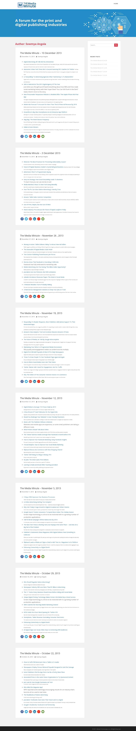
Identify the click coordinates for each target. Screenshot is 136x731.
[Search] (116, 45)
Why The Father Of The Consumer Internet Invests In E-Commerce (45, 375)
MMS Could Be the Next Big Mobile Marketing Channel (41, 605)
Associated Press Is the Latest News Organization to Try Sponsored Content (48, 677)
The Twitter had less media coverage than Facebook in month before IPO (47, 434)
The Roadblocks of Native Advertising (36, 695)
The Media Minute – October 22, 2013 (40, 653)
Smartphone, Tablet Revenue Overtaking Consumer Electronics (44, 617)
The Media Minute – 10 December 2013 (41, 53)
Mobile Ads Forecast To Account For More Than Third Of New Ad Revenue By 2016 (50, 104)
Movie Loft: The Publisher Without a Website (38, 422)
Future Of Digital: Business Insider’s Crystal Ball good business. (44, 167)
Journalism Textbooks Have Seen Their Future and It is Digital (43, 700)
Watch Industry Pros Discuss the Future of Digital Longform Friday (45, 210)
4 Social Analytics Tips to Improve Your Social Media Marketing (43, 445)
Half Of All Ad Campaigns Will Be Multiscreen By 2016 (40, 520)
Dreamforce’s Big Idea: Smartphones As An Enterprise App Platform (45, 112)
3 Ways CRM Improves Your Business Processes (39, 497)
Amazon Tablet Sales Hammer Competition (37, 197)
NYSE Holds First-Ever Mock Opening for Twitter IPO (41, 612)
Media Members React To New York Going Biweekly (40, 184)
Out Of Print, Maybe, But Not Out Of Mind (37, 204)
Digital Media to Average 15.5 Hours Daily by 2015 (40, 407)
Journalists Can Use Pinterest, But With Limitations (40, 272)
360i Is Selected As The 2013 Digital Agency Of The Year (42, 84)
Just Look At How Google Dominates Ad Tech (38, 682)
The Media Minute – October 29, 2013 (40, 573)
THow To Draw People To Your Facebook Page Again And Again (44, 357)
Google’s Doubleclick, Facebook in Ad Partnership (39, 705)
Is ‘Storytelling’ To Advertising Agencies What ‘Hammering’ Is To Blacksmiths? (48, 77)
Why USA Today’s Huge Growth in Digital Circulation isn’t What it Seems (46, 507)
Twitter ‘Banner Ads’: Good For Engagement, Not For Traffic (43, 367)
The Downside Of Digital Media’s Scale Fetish (38, 249)
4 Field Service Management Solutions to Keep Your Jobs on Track (45, 290)
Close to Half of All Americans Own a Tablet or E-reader (41, 662)
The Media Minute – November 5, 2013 (40, 488)
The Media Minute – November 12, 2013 (41, 398)
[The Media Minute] (26, 4)
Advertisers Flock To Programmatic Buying (37, 172)
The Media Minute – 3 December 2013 (40, 153)
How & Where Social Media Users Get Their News (40, 362)
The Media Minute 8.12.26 (98, 68)
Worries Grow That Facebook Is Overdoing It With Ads (41, 262)
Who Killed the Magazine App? (33, 687)
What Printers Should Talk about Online (36, 429)
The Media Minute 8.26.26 (98, 60)
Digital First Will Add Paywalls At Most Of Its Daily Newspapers (44, 352)
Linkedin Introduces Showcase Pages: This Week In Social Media (44, 277)
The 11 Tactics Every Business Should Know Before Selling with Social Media (48, 592)
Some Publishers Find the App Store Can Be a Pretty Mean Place (44, 672)
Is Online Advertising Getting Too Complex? (38, 502)
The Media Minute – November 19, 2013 (41, 313)
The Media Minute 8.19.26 (98, 64)
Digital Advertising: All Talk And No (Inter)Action (39, 62)
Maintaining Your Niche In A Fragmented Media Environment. (43, 347)
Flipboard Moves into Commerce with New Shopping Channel (43, 450)
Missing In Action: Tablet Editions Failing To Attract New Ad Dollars (45, 244)
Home (116, 3)
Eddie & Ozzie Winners (31, 127)
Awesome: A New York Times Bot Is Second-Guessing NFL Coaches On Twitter (49, 69)
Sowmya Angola (43, 56)
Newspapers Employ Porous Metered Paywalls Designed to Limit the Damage (49, 667)
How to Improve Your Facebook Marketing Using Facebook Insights (45, 440)
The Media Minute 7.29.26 (98, 71)
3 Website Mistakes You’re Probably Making (38, 284)
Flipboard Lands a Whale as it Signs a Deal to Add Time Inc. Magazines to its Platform (51, 542)
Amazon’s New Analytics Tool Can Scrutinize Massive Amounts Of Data (46, 332)
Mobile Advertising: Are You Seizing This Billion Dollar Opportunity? (45, 267)
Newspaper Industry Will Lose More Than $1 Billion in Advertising (44, 587)
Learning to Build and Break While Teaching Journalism (41, 465)
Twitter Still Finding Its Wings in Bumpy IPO (37, 455)
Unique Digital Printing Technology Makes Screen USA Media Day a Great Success (49, 597)
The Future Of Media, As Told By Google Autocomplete (41, 339)
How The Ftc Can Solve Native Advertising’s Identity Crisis (42, 189)
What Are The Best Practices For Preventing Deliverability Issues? (45, 162)
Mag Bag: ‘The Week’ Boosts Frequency (36, 119)
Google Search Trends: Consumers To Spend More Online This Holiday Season (49, 512)
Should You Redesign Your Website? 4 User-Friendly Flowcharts (44, 417)
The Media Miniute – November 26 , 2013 (41, 235)
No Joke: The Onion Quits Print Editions (36, 460)
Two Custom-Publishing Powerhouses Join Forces (39, 254)
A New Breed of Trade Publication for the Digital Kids (41, 412)
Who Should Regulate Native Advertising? (37, 582)
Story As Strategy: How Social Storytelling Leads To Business (43, 179)
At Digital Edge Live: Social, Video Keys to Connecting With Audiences (45, 630)
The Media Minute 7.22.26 (98, 75)
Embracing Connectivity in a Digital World (36, 547)
